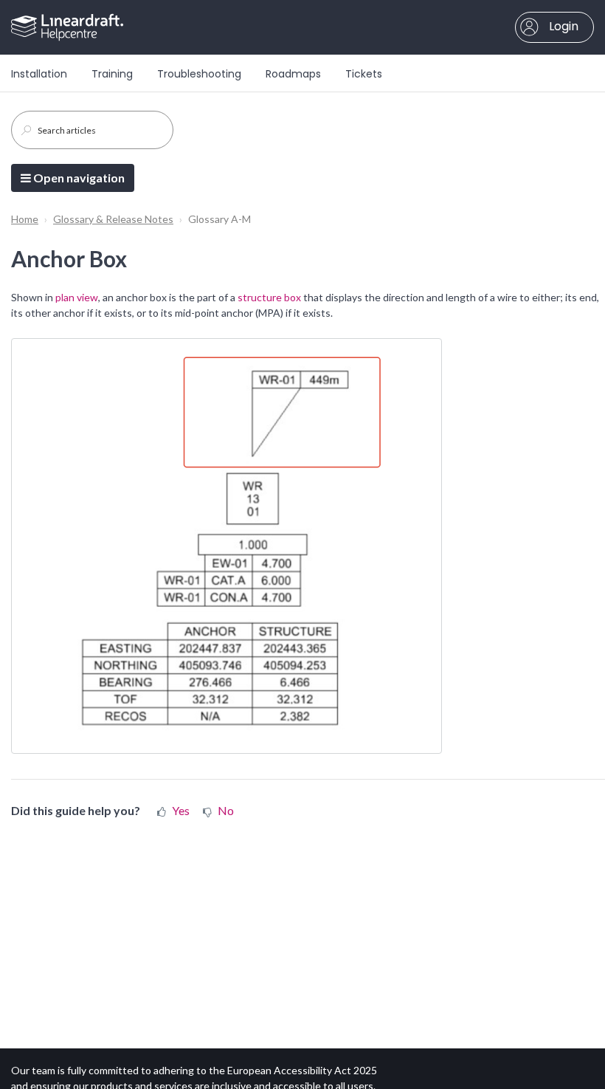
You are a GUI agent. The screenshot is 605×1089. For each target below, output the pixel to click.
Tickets (363, 73)
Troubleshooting (199, 73)
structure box (269, 297)
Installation (39, 73)
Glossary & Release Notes (113, 219)
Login (562, 26)
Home (24, 219)
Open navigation (78, 178)
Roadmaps (293, 73)
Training (112, 73)
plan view (76, 297)
